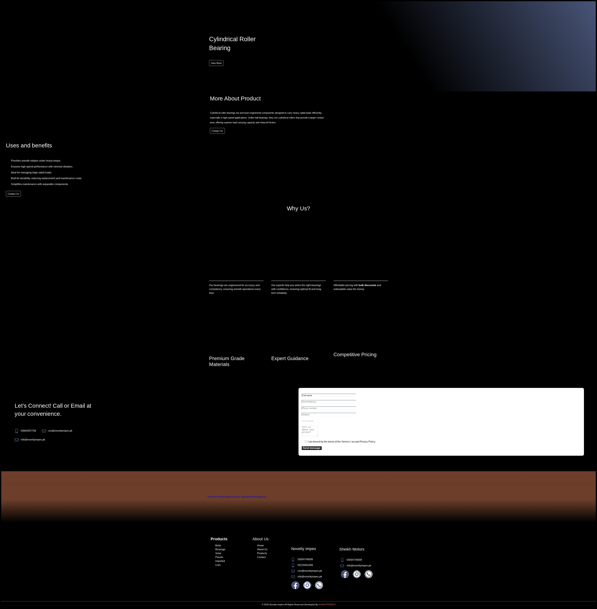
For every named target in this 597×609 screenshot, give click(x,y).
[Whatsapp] (319, 585)
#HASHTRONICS (327, 604)
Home (260, 545)
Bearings (220, 549)
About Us (262, 549)
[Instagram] (307, 585)
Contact (261, 557)
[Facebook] (295, 585)
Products (262, 553)
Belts (218, 545)
